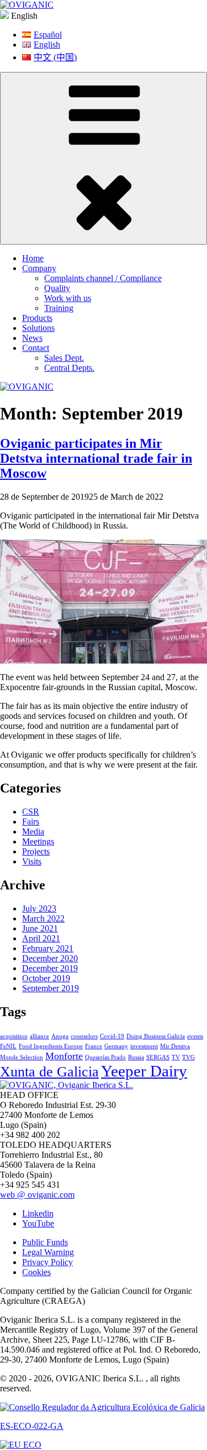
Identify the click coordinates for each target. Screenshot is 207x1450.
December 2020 (50, 958)
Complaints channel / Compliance (103, 278)
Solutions (38, 328)
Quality (57, 288)
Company (39, 268)
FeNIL (8, 1046)
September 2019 (50, 988)
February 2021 (47, 948)
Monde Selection (21, 1057)
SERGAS (157, 1057)
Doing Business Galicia (155, 1036)
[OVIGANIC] (27, 4)
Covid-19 (112, 1036)
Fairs (30, 821)
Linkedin (38, 1213)
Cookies (36, 1272)
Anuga (59, 1036)
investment (144, 1046)
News (32, 338)
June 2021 (40, 928)
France (93, 1046)
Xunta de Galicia (49, 1072)
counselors (84, 1036)
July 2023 (39, 908)
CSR (30, 811)
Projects (36, 851)
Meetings (38, 841)
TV (176, 1057)
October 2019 (46, 978)
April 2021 (41, 938)
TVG (188, 1057)
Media (33, 831)
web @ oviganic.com (37, 1194)
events (195, 1036)
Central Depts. (69, 367)
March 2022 (43, 918)
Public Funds (45, 1242)
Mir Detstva (175, 1046)
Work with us (67, 298)
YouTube (38, 1223)
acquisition (14, 1036)
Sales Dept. (64, 357)
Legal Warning (48, 1252)
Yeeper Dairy (144, 1071)
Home (33, 258)
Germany (116, 1046)
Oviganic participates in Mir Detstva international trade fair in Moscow (96, 458)
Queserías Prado (105, 1057)
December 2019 (50, 968)
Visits (31, 861)
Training (58, 308)
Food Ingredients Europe (51, 1046)
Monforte (64, 1055)
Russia (136, 1057)
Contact (35, 348)
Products (37, 318)
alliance (39, 1036)
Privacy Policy (47, 1262)
